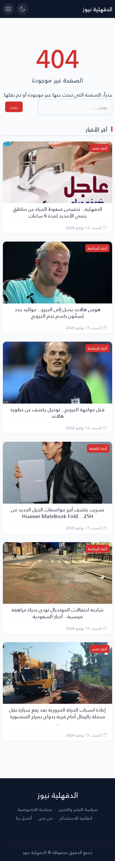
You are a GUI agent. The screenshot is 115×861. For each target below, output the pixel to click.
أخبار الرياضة (97, 248)
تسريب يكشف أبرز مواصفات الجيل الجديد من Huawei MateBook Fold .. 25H (57, 512)
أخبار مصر (99, 148)
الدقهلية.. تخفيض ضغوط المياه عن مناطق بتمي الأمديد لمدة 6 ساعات (57, 212)
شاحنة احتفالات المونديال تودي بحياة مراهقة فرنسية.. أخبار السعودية (57, 612)
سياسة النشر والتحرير (78, 809)
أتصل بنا (24, 818)
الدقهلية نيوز (97, 8)
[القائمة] (8, 9)
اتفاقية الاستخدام (75, 818)
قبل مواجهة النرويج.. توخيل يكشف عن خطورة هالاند (57, 412)
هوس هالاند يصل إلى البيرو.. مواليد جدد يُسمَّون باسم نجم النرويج (58, 312)
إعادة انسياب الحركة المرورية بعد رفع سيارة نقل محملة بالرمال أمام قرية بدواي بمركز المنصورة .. (57, 716)
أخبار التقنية (98, 448)
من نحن (46, 818)
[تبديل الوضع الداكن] (22, 9)
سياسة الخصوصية (35, 809)
